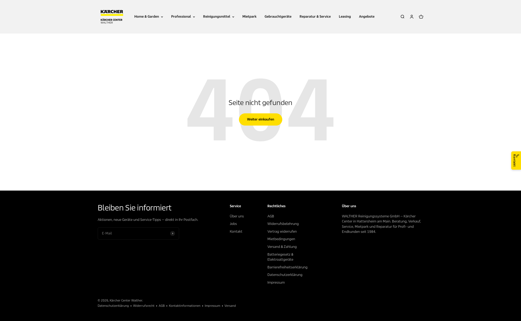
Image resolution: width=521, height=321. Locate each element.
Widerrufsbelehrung (283, 224)
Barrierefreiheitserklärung (287, 267)
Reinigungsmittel (216, 16)
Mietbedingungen (281, 239)
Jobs (233, 224)
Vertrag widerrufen (282, 231)
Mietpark (249, 16)
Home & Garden (146, 16)
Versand (230, 306)
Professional (181, 16)
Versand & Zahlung (282, 247)
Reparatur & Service (315, 16)
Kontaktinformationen (184, 306)
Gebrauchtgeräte (278, 16)
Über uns (237, 216)
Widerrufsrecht (143, 306)
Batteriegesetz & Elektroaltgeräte (280, 257)
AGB (270, 216)
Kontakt (514, 160)
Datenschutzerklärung (284, 275)
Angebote (366, 16)
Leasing (345, 16)
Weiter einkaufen (260, 119)
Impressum (276, 282)
